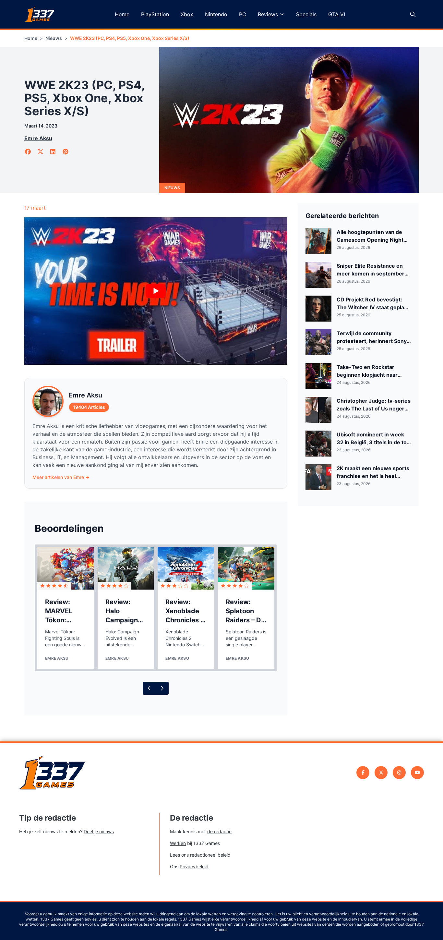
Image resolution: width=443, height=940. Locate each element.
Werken (178, 843)
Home (122, 14)
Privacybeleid (194, 866)
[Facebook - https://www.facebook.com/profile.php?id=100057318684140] (362, 772)
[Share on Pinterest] (65, 151)
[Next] (162, 688)
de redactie (219, 831)
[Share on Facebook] (28, 151)
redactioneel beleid (210, 855)
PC (242, 14)
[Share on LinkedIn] (53, 151)
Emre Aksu (38, 138)
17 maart (35, 207)
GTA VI (336, 14)
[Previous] (149, 688)
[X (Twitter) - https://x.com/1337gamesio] (381, 772)
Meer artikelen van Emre (61, 477)
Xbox (187, 14)
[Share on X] (40, 151)
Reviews (268, 14)
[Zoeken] (413, 14)
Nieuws (53, 38)
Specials (306, 14)
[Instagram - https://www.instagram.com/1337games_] (399, 772)
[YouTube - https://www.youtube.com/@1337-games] (417, 772)
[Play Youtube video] (155, 291)
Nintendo (216, 14)
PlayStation (155, 14)
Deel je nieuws (99, 831)
